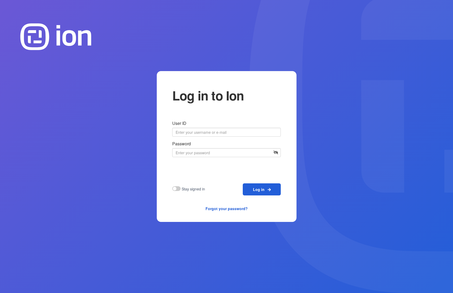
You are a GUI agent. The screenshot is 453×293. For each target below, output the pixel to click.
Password (181, 144)
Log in (260, 189)
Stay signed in (193, 188)
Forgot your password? (227, 208)
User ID (179, 123)
